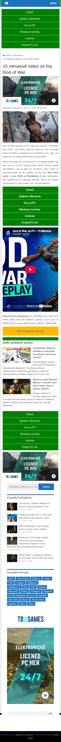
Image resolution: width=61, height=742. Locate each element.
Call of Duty (22, 578)
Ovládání (35, 591)
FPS (11, 583)
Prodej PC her (30, 45)
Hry (25, 587)
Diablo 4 (36, 578)
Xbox (31, 604)
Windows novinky (30, 32)
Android (29, 38)
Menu (53, 3)
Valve (22, 604)
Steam (25, 599)
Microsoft (13, 591)
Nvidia (24, 591)
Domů (29, 12)
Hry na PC (30, 25)
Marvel (42, 587)
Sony (32, 595)
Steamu (12, 604)
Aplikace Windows (30, 18)
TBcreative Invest (42, 734)
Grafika (20, 583)
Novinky (43, 108)
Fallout (47, 578)
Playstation (20, 595)
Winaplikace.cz (8, 734)
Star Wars (13, 599)
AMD (11, 578)
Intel (33, 587)
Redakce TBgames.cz (14, 108)
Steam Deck (38, 599)
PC (10, 595)
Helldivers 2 (14, 587)
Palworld (47, 591)
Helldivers (32, 583)
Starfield (42, 595)
